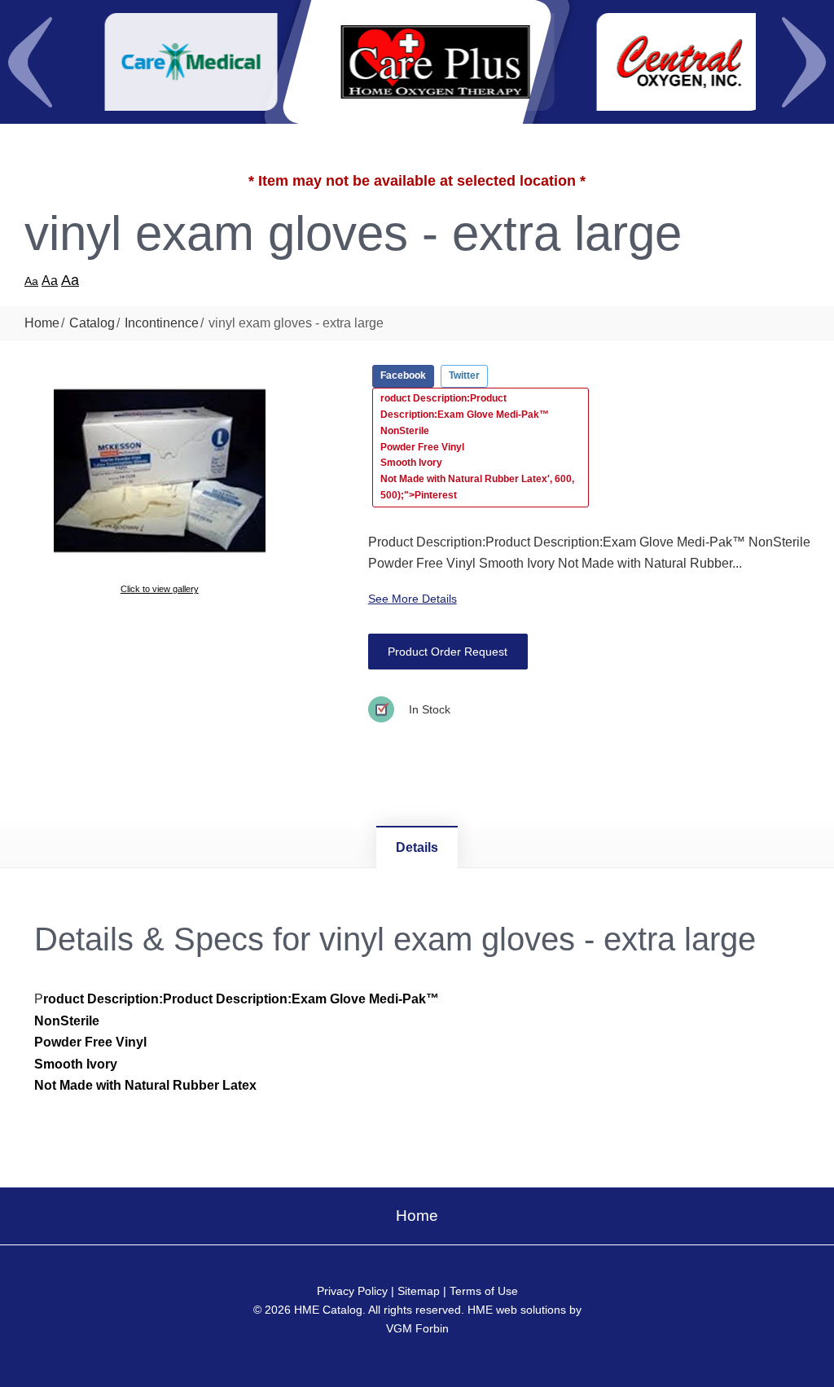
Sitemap (418, 1290)
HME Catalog (328, 1309)
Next (804, 62)
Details (417, 847)
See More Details (412, 598)
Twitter (464, 375)
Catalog (92, 323)
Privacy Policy (352, 1290)
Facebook (403, 375)
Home (41, 323)
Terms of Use (484, 1290)
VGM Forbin (417, 1328)
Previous (30, 62)
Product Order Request (447, 651)
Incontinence (162, 323)
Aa (31, 280)
